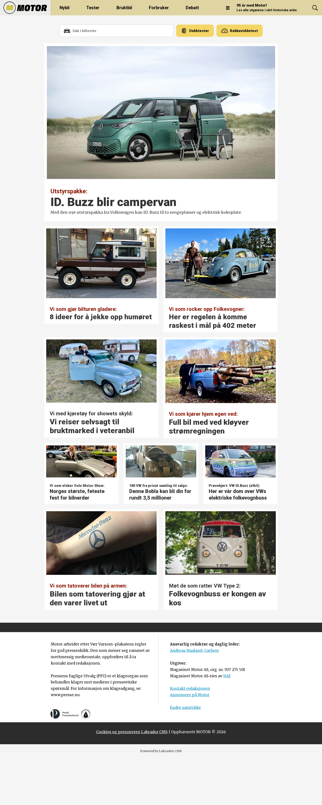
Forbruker (159, 7)
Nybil (64, 7)
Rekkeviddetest (244, 31)
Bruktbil (124, 7)
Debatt (192, 7)
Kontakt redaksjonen (190, 688)
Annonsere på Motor (189, 694)
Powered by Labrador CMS (161, 751)
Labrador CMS (154, 732)
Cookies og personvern (118, 732)
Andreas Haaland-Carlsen (194, 650)
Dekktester (199, 31)
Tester (92, 7)
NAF (227, 676)
